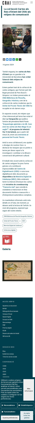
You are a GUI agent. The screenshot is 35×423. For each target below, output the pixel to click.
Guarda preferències (10, 418)
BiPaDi (5, 308)
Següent (30, 272)
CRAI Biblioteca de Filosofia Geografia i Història (18, 216)
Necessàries (9, 405)
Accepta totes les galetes (27, 415)
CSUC (4, 371)
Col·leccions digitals (10, 230)
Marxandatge (7, 322)
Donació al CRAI (7, 319)
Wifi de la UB (6, 336)
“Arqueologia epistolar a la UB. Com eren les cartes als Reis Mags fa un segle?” (17, 126)
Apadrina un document (10, 306)
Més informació (29, 390)
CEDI (23, 221)
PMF (4, 325)
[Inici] (15, 3)
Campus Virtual (7, 314)
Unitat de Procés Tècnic (11, 221)
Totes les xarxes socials (10, 357)
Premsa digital (7, 328)
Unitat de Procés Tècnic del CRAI (16, 106)
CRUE (4, 369)
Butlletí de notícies (8, 354)
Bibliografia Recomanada (10, 311)
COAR (4, 366)
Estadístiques (27, 405)
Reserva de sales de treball (11, 333)
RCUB (4, 330)
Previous (5, 272)
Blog (4, 351)
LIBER (4, 374)
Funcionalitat (9, 412)
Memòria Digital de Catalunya (13, 225)
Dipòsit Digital (7, 317)
